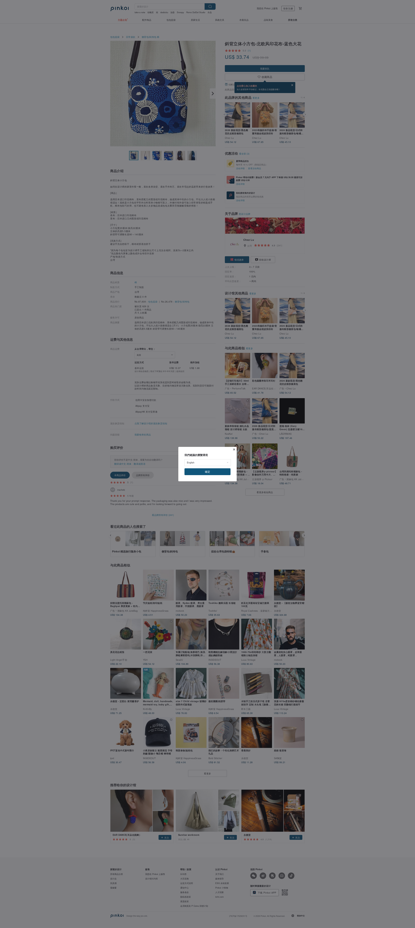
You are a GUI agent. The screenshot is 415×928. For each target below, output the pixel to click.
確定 (207, 471)
